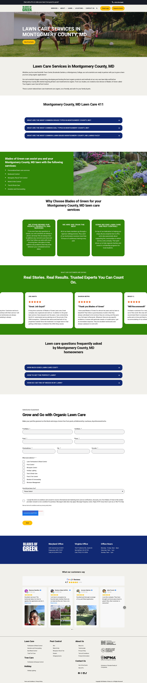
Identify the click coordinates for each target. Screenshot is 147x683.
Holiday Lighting (31, 670)
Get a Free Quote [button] (29, 42)
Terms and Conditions (29, 681)
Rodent (55, 653)
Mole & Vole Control (14, 181)
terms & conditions (32, 505)
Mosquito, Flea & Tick (58, 650)
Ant (54, 645)
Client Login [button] (105, 8)
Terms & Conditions (84, 653)
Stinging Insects (57, 656)
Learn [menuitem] (70, 8)
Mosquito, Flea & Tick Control (17, 178)
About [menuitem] (62, 8)
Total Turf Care (31, 653)
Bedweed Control (13, 174)
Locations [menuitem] (79, 8)
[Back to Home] (27, 8)
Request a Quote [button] (118, 8)
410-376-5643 (118, 2)
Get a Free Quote (83, 665)
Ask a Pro (81, 668)
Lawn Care (29, 641)
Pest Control (56, 641)
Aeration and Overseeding (16, 189)
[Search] (97, 8)
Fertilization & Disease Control (35, 662)
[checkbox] (73, 472)
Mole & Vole (56, 648)
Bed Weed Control (32, 650)
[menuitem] (58, 8)
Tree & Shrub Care (14, 185)
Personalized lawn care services (19, 170)
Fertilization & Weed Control (34, 645)
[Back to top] (143, 679)
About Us (81, 645)
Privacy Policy (82, 650)
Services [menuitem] (54, 8)
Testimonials (82, 648)
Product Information (84, 656)
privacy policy (45, 505)
